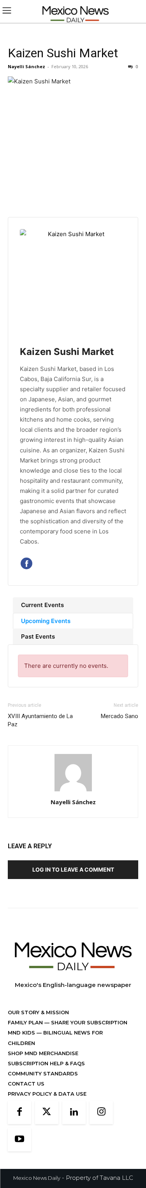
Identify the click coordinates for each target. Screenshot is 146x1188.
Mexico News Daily (36, 1178)
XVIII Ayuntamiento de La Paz (40, 720)
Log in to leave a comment (73, 869)
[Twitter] (46, 1112)
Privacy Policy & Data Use (47, 1094)
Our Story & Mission (38, 1012)
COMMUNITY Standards (43, 1073)
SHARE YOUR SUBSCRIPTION (88, 1022)
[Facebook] (19, 1112)
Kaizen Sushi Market (63, 53)
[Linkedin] (74, 1112)
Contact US (26, 1083)
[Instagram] (101, 1112)
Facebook (26, 563)
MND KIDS (22, 1032)
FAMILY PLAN (26, 1022)
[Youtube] (19, 1139)
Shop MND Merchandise (43, 1053)
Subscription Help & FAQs (46, 1063)
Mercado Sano (119, 716)
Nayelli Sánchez (26, 66)
